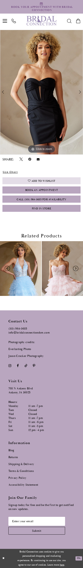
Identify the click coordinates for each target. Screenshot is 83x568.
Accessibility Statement (23, 485)
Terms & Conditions (21, 471)
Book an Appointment (41, 190)
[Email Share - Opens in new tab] (38, 159)
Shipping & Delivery (21, 464)
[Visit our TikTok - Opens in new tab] (25, 366)
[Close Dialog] (3, 558)
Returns (13, 457)
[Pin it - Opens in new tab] (29, 159)
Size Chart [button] (10, 172)
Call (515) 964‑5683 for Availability (41, 199)
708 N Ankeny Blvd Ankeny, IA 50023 (20, 390)
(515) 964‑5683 (17, 329)
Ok (78, 558)
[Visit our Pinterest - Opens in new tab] (34, 366)
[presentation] (20, 268)
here (62, 564)
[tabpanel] (41, 92)
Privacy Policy (17, 478)
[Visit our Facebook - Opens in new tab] (18, 366)
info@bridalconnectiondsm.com (29, 333)
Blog (11, 450)
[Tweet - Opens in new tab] (21, 159)
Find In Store (41, 208)
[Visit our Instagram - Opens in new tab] (10, 366)
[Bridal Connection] (41, 21)
